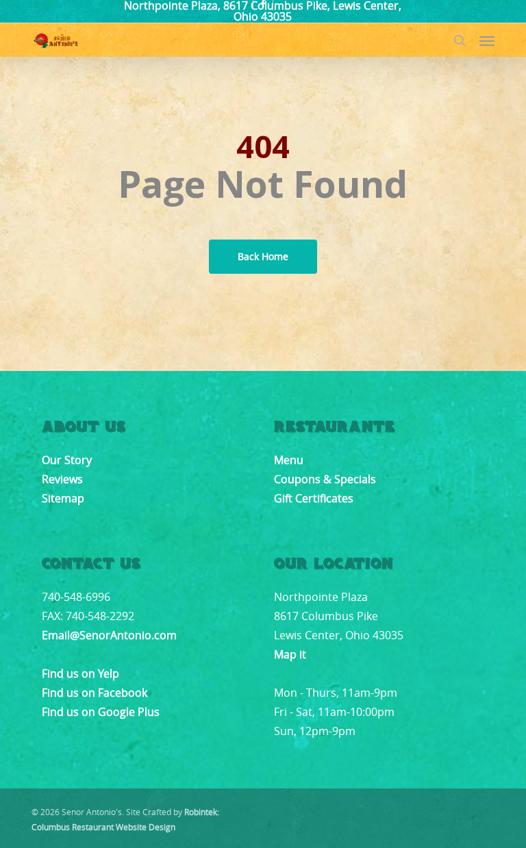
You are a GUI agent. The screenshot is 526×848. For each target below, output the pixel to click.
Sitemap (63, 498)
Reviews (62, 479)
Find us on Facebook (94, 692)
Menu (288, 459)
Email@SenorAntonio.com (109, 635)
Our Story (67, 459)
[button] (486, 40)
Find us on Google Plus (101, 711)
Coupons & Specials (325, 479)
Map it (290, 654)
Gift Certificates (313, 498)
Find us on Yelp (80, 673)
